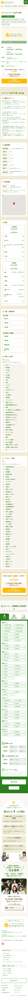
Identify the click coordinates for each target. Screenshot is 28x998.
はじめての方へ (6, 953)
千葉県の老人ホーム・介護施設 (11, 6)
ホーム (2, 6)
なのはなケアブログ (18, 985)
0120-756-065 (14, 74)
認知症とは (5, 975)
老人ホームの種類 (7, 968)
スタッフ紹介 (6, 959)
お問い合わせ (17, 990)
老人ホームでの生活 (7, 973)
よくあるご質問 (17, 987)
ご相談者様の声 (4, 987)
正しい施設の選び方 (7, 955)
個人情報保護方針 (5, 992)
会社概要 (3, 990)
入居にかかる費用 (7, 970)
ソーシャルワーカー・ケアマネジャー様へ (12, 961)
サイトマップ (17, 992)
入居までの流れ (6, 957)
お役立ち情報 (4, 985)
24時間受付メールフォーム (15, 907)
